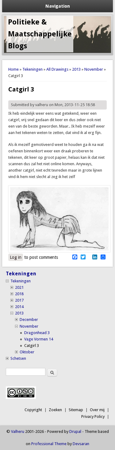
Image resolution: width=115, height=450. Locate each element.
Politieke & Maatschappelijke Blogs (40, 34)
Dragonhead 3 (37, 332)
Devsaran (81, 443)
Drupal (75, 431)
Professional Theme (49, 443)
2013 (76, 69)
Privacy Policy (93, 416)
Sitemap (76, 409)
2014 (19, 306)
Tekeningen (32, 69)
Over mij (97, 409)
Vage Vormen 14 (38, 339)
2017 (19, 300)
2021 (19, 287)
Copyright (33, 409)
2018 (19, 294)
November (93, 69)
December (29, 319)
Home (13, 69)
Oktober (27, 352)
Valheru (17, 431)
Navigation (57, 6)
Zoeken (55, 409)
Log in (15, 257)
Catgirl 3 (31, 345)
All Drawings (57, 69)
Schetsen (18, 358)
